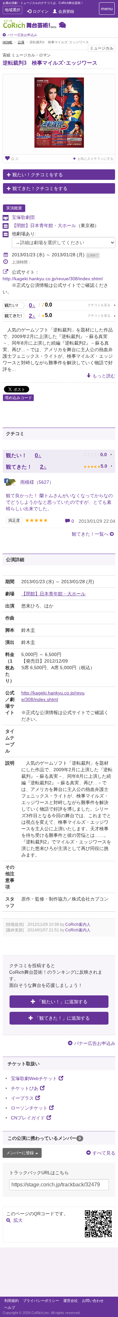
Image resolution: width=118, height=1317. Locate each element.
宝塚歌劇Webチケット (34, 1078)
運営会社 (70, 1301)
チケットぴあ (24, 1088)
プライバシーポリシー (41, 1301)
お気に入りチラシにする (95, 158)
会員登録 (66, 11)
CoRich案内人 (77, 924)
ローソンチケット (29, 1108)
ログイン (41, 11)
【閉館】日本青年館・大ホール (44, 225)
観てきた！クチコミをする (40, 188)
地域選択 (12, 10)
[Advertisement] (59, 1273)
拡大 (18, 1220)
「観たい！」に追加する (62, 1001)
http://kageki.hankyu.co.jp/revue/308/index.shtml (53, 278)
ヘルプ (9, 1307)
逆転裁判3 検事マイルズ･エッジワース (50, 63)
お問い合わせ (93, 1301)
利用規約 (11, 1301)
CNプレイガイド (28, 1117)
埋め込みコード (18, 397)
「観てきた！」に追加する (62, 1018)
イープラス (22, 1098)
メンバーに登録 (20, 1153)
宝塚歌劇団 (23, 217)
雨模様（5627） (36, 482)
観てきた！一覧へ (90, 534)
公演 (21, 42)
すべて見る (103, 1153)
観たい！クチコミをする (37, 174)
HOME (7, 42)
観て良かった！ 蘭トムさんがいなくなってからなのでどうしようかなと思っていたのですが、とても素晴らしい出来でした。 (59, 502)
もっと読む (103, 375)
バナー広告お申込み (22, 35)
